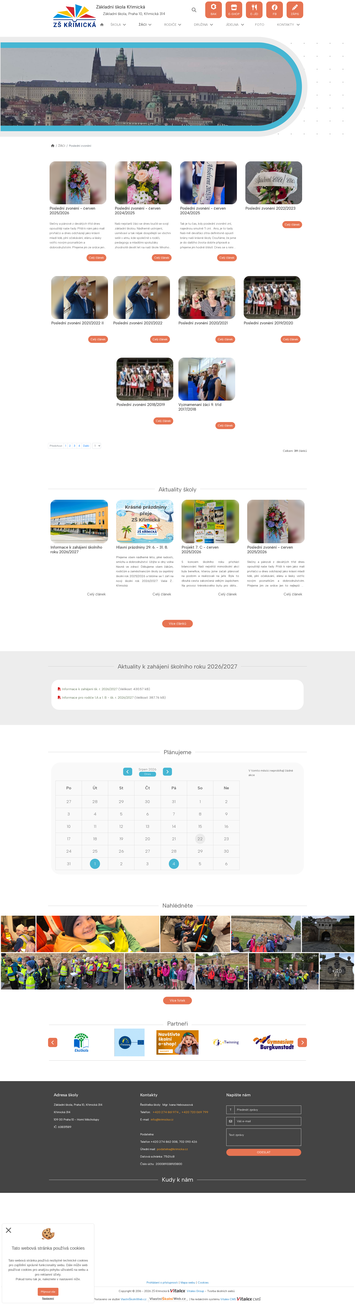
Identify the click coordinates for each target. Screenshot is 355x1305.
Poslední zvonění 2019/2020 (268, 323)
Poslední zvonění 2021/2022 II (77, 323)
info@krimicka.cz (162, 1119)
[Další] (302, 1042)
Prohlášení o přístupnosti (162, 1282)
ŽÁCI (61, 145)
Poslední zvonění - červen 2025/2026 (72, 210)
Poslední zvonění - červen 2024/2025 (137, 210)
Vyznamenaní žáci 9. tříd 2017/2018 (200, 407)
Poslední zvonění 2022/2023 (270, 208)
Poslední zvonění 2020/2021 (203, 323)
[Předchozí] (52, 1042)
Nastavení (48, 1298)
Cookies (203, 1282)
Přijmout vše (48, 1291)
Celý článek (96, 257)
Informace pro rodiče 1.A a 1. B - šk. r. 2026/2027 (98, 697)
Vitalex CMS (228, 1299)
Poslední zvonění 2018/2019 (140, 404)
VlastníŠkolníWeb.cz (133, 1299)
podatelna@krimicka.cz (172, 1149)
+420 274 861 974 (166, 1112)
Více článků (177, 623)
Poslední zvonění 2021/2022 (137, 323)
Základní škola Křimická (120, 7)
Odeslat (264, 1152)
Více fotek (177, 1000)
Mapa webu (188, 1282)
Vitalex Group (195, 1291)
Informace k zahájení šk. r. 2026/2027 (90, 689)
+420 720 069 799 (195, 1112)
